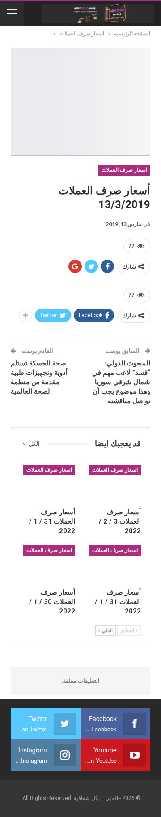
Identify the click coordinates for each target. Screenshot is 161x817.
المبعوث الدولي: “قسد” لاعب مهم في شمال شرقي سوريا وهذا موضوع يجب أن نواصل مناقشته (121, 382)
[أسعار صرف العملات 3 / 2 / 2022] (113, 484)
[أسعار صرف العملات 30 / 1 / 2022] (47, 564)
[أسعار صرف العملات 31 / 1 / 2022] (47, 484)
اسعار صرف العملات (124, 170)
